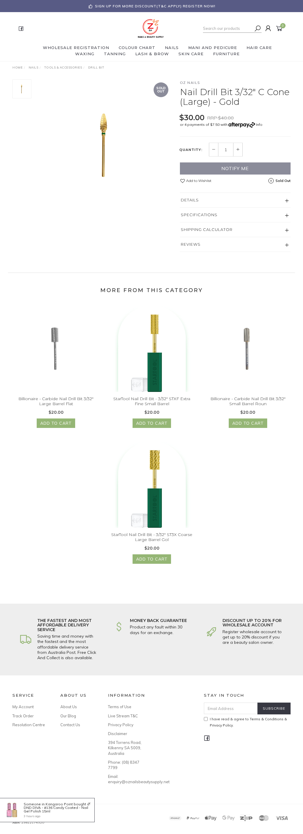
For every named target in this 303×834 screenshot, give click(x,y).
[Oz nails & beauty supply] (151, 28)
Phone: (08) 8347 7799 (123, 765)
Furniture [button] (226, 53)
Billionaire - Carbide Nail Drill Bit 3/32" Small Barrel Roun (248, 401)
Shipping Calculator (207, 229)
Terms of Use (119, 706)
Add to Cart (56, 423)
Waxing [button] (84, 53)
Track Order (23, 716)
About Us (68, 706)
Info (259, 124)
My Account (23, 706)
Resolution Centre (28, 724)
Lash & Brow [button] (152, 53)
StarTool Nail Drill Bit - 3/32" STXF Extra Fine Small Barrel (151, 401)
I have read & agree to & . (248, 722)
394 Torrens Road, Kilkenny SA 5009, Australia (124, 747)
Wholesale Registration (76, 47)
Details (190, 200)
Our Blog (68, 716)
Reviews (191, 244)
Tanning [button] (115, 53)
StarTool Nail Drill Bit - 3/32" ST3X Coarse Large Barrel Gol (151, 537)
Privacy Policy (120, 724)
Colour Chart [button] (137, 47)
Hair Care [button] (259, 47)
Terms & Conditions (266, 719)
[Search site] (258, 28)
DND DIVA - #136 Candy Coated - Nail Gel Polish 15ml (56, 809)
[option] (105, 144)
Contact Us (70, 724)
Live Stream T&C (123, 716)
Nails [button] (172, 47)
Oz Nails (190, 82)
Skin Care (191, 53)
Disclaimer (117, 733)
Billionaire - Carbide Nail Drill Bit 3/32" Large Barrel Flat (56, 401)
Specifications (199, 214)
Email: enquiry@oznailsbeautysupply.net (125, 779)
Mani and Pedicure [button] (212, 47)
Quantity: (190, 150)
